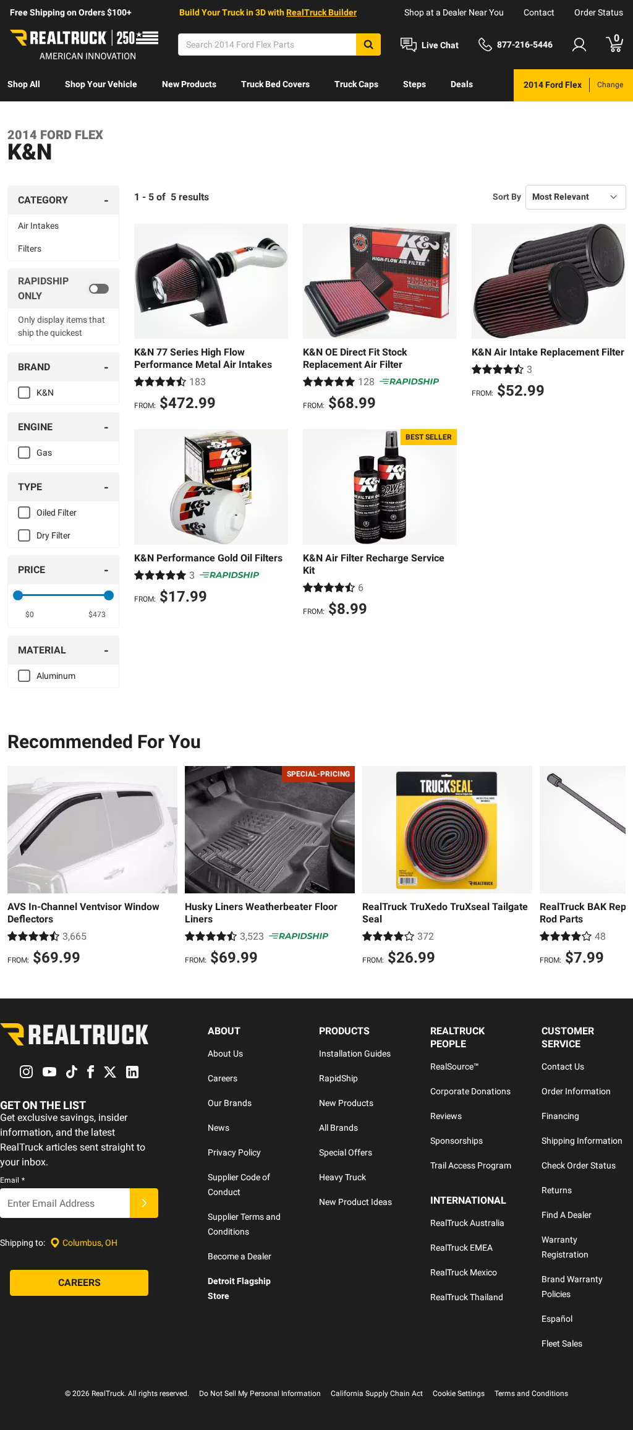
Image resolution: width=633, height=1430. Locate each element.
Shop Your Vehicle (101, 84)
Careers (222, 1078)
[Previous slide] (19, 867)
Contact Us (563, 1066)
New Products (189, 84)
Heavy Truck (342, 1177)
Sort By (507, 197)
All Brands (338, 1128)
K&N (45, 393)
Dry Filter (53, 535)
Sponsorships (456, 1141)
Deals (462, 84)
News (218, 1128)
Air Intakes (38, 226)
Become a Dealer (239, 1256)
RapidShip (338, 1078)
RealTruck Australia (467, 1223)
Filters (29, 248)
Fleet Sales (562, 1343)
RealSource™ (454, 1066)
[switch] (63, 289)
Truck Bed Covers (275, 84)
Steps (414, 84)
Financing (560, 1116)
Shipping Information (582, 1141)
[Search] (368, 44)
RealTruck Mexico (463, 1272)
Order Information (576, 1091)
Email (12, 1180)
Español (557, 1319)
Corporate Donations (470, 1091)
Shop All (23, 84)
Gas (44, 453)
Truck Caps (356, 84)
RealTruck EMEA (461, 1248)
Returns (557, 1190)
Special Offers (345, 1152)
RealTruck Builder (321, 12)
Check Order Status (579, 1165)
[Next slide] (613, 867)
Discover (24, 116)
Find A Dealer (567, 1215)
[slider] (18, 595)
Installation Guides (355, 1053)
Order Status (598, 12)
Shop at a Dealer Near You (454, 12)
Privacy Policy (234, 1152)
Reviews (446, 1116)
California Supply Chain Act (377, 1393)
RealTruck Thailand (466, 1297)
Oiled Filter (56, 512)
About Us (225, 1053)
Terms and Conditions (531, 1393)
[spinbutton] (29, 614)
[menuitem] (24, 85)
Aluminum (55, 676)
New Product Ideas (355, 1202)
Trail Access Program (470, 1165)
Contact (539, 12)
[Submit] (144, 1203)
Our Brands (230, 1103)
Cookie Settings (459, 1393)
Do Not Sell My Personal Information (260, 1393)
